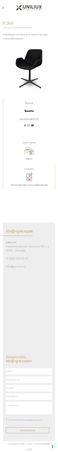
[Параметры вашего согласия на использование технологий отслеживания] (53, 447)
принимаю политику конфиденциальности (24, 422)
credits (29, 449)
